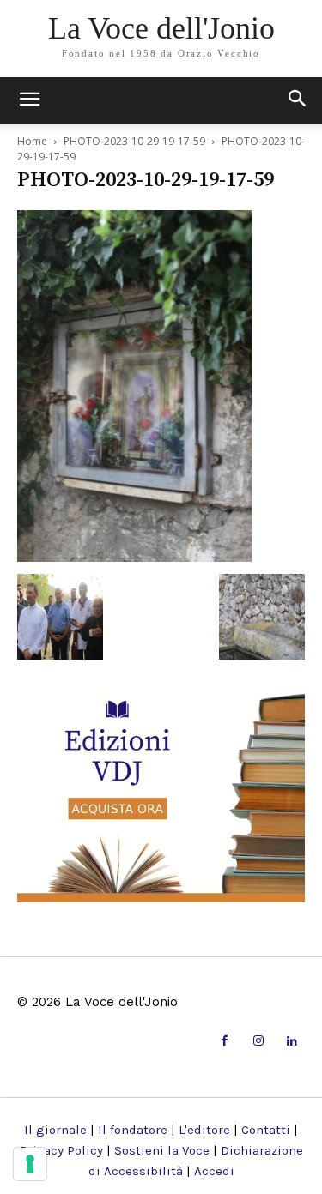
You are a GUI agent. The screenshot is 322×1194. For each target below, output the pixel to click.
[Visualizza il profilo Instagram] (258, 1041)
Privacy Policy (61, 1150)
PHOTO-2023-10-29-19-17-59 (134, 141)
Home (32, 141)
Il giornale (55, 1129)
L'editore (204, 1129)
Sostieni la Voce (162, 1150)
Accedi (214, 1171)
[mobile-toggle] (29, 100)
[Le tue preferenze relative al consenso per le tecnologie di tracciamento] (30, 1164)
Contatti (265, 1129)
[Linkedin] (292, 1041)
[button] (298, 100)
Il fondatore (132, 1129)
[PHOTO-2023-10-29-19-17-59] (134, 556)
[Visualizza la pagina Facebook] (224, 1041)
